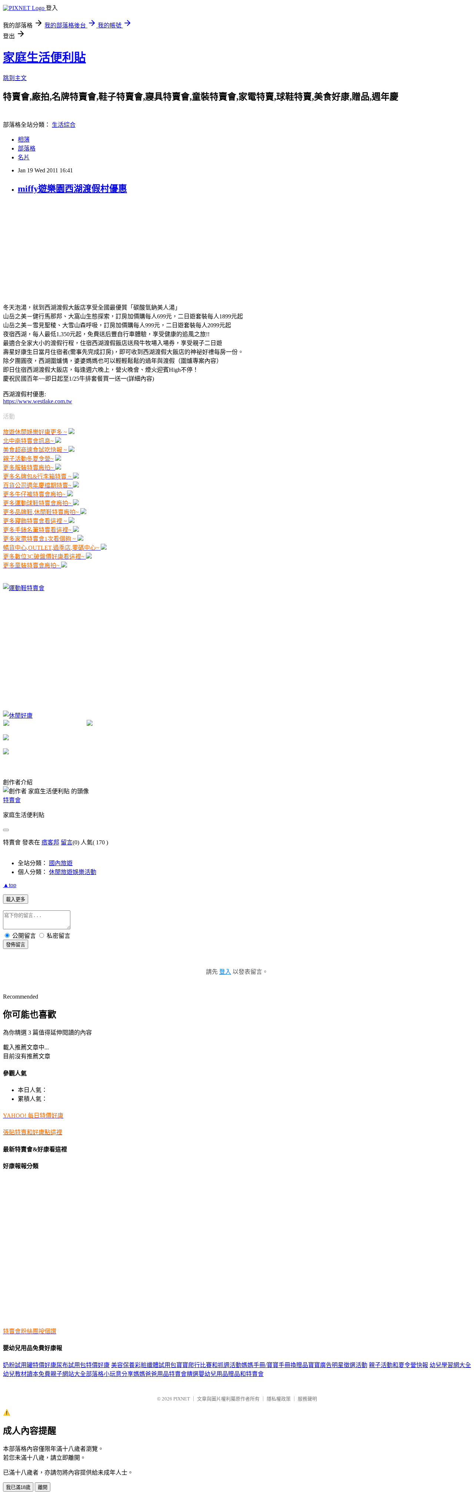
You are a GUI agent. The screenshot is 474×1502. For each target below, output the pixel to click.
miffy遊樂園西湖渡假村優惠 (72, 188)
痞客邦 (50, 842)
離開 (42, 1487)
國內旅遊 (61, 863)
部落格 (27, 148)
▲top (9, 885)
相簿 (24, 139)
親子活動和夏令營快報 (398, 1365)
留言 (67, 842)
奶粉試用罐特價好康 (29, 1365)
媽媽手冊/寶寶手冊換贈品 (274, 1365)
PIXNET (181, 1399)
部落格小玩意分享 (109, 1374)
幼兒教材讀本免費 (26, 1374)
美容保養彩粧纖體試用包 (143, 1365)
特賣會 (12, 800)
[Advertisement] (58, 248)
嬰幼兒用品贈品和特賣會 (231, 1374)
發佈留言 (15, 944)
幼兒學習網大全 (450, 1365)
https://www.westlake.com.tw (37, 401)
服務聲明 (307, 1399)
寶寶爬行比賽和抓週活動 (208, 1365)
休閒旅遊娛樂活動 (72, 872)
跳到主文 (15, 78)
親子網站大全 (68, 1374)
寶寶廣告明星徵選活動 (337, 1365)
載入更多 (15, 899)
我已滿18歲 (18, 1487)
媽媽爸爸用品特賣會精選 (165, 1374)
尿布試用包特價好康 (83, 1365)
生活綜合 (64, 125)
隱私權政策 (279, 1399)
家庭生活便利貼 (44, 57)
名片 (24, 157)
